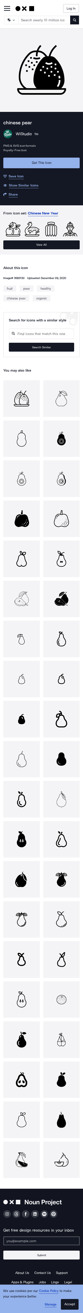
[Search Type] (11, 20)
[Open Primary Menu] (7, 9)
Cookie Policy (49, 1291)
